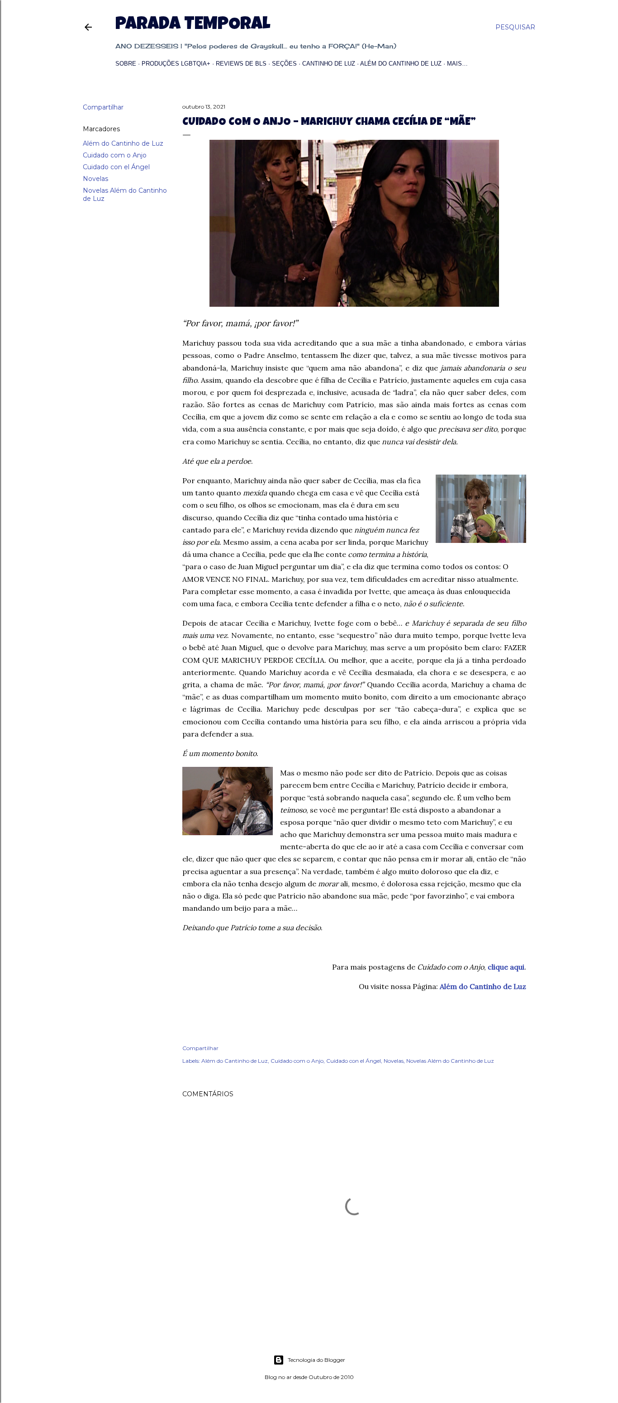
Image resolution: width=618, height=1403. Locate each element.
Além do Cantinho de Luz (401, 63)
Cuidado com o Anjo (115, 155)
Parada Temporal (192, 25)
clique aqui (506, 966)
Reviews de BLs (241, 63)
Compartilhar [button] (103, 107)
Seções (284, 63)
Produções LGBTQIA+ (176, 63)
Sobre (125, 63)
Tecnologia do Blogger (316, 1359)
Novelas (95, 179)
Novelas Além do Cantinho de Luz (450, 1060)
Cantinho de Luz (328, 63)
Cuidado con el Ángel (116, 167)
